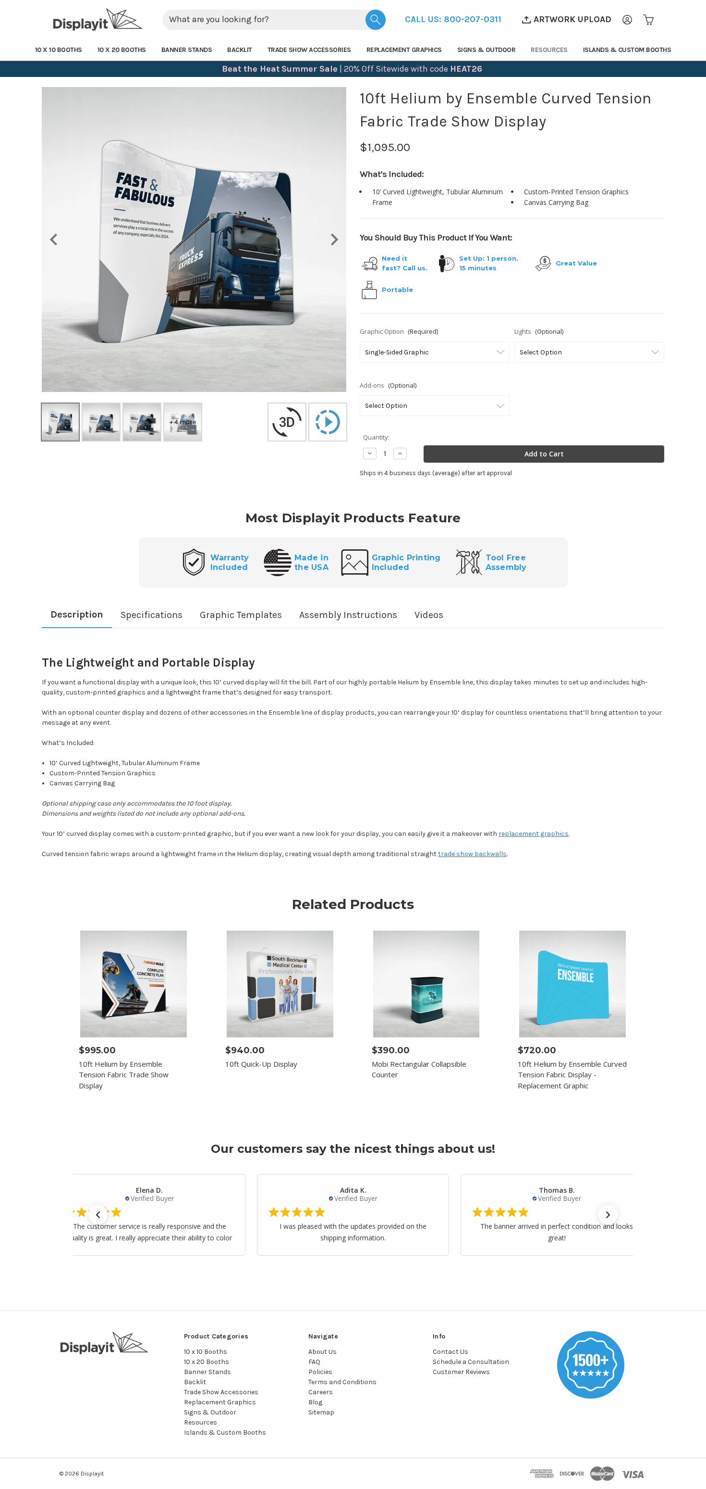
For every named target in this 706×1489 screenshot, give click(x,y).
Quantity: (376, 437)
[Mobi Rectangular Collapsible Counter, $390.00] (426, 984)
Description (76, 614)
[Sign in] (627, 19)
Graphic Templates (241, 614)
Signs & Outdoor (486, 50)
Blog (315, 1402)
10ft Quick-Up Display (261, 1064)
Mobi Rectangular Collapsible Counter (419, 1069)
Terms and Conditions (342, 1382)
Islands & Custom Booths (627, 50)
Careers (320, 1392)
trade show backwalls (472, 854)
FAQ (314, 1362)
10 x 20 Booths (121, 50)
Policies (320, 1372)
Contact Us (450, 1352)
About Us (322, 1352)
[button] (453, 19)
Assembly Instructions (348, 614)
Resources (549, 50)
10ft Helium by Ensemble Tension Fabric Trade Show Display (124, 1074)
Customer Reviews (461, 1372)
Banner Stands (186, 50)
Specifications (152, 614)
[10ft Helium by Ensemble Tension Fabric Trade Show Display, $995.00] (133, 984)
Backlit (239, 50)
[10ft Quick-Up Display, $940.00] (280, 984)
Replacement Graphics (404, 50)
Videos (428, 614)
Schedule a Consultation (471, 1362)
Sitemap (321, 1412)
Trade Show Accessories (309, 50)
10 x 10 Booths (58, 50)
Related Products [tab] (353, 904)
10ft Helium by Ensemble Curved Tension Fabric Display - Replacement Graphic (572, 1074)
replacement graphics (534, 834)
